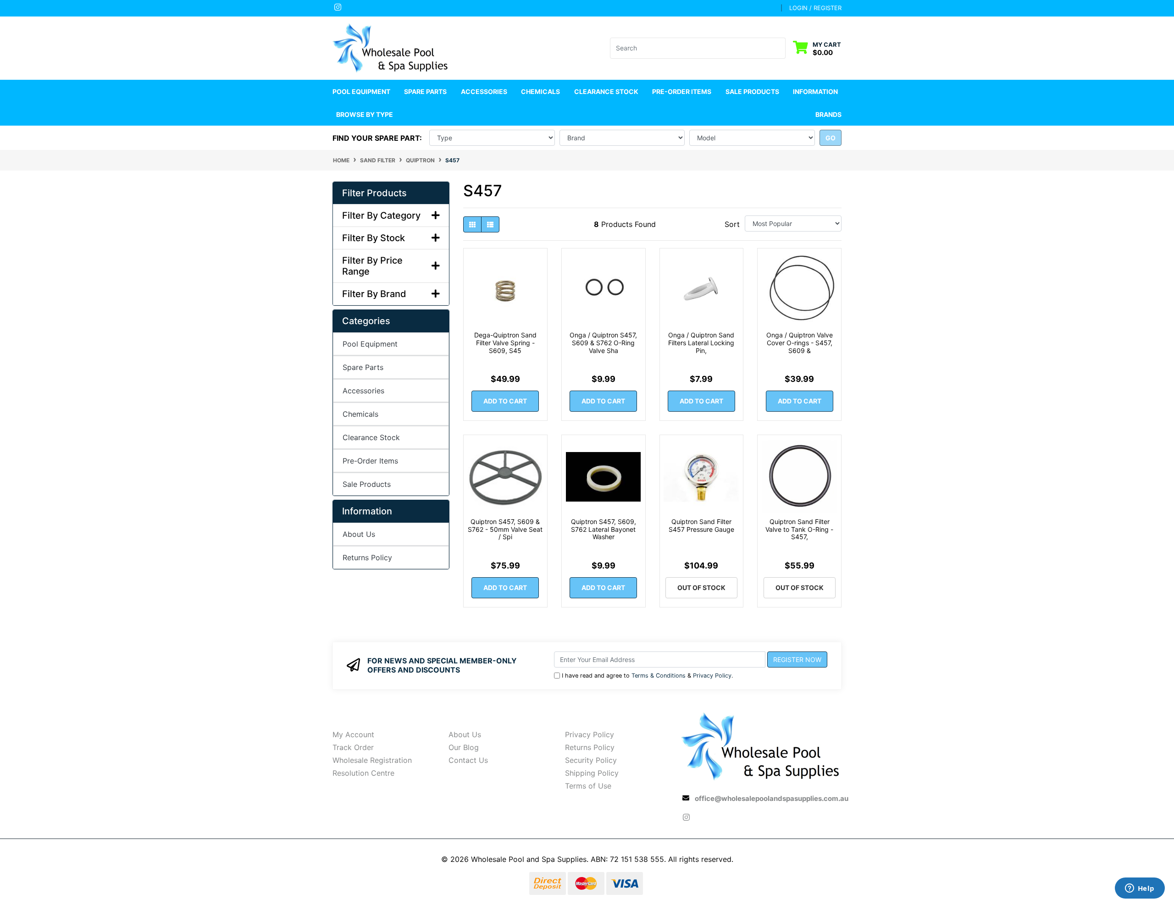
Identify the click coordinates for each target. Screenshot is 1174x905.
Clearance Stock (606, 91)
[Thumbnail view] (472, 224)
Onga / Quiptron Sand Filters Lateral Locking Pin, (701, 342)
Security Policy (591, 760)
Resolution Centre (363, 773)
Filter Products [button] (374, 193)
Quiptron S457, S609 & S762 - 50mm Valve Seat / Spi (505, 529)
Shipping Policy (592, 773)
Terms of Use (588, 785)
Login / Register (815, 7)
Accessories (363, 390)
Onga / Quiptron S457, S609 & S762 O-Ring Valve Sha (603, 342)
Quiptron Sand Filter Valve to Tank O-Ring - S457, (799, 529)
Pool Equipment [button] (361, 91)
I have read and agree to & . (647, 675)
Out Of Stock (701, 587)
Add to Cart (505, 401)
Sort (732, 224)
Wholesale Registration (372, 760)
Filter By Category (381, 215)
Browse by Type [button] (364, 114)
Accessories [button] (484, 91)
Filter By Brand (374, 293)
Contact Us (468, 760)
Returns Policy (367, 557)
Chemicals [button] (540, 91)
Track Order (353, 747)
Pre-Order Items (681, 91)
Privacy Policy (712, 675)
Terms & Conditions (658, 675)
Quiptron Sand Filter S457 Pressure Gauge (701, 525)
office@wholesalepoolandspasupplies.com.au (771, 798)
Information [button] (815, 91)
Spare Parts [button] (425, 91)
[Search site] (780, 48)
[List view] (490, 224)
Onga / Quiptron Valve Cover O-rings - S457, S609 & (799, 342)
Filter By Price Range (372, 266)
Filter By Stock (373, 237)
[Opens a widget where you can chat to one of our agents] (1139, 888)
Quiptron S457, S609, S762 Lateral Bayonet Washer (603, 529)
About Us (359, 534)
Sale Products (752, 91)
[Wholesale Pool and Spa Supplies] (390, 47)
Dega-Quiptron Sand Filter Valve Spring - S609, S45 (505, 342)
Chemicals (360, 414)
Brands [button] (828, 114)
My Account (353, 734)
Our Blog (464, 747)
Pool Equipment (370, 343)
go (830, 138)
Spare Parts (363, 367)
